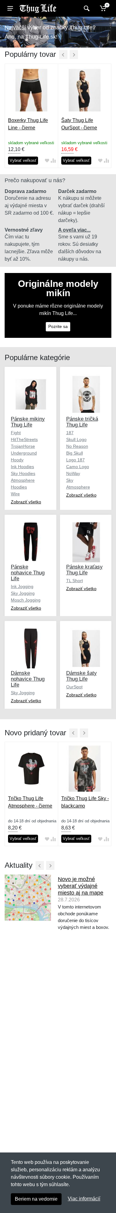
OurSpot (74, 686)
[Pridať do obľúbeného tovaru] (47, 161)
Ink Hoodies (22, 466)
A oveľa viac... (74, 230)
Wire (15, 493)
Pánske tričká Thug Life (82, 422)
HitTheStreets (24, 439)
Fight (16, 432)
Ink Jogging (22, 586)
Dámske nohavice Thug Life (28, 679)
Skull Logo (76, 439)
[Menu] (10, 8)
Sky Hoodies (23, 473)
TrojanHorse (23, 446)
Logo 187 (75, 459)
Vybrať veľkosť (23, 160)
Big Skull (74, 453)
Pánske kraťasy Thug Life (84, 570)
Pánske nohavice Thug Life (28, 572)
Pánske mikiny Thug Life (28, 422)
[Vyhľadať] (86, 8)
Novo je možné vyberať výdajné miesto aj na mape (80, 886)
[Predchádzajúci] (63, 54)
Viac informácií (84, 1198)
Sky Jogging (23, 593)
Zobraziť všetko (26, 501)
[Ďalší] (74, 54)
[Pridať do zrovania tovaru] (53, 161)
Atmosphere (78, 487)
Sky (69, 480)
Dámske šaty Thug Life (81, 676)
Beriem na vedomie (36, 1199)
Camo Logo (77, 466)
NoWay (73, 473)
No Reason (77, 446)
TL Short (74, 580)
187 (70, 432)
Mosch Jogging (26, 600)
